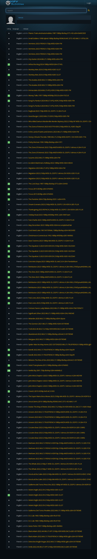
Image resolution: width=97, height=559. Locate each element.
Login (89, 3)
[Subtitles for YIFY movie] (14, 3)
